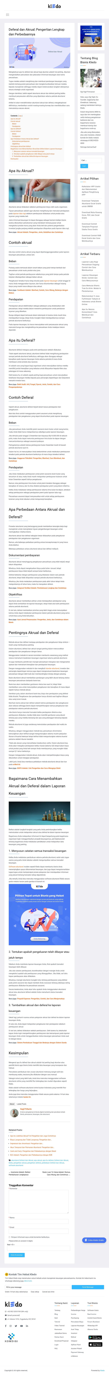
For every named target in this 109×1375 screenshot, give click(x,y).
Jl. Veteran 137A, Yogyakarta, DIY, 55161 (21, 1319)
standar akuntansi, (53, 668)
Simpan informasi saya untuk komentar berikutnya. (30, 1237)
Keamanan (58, 1329)
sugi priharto (26, 1109)
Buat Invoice (91, 1314)
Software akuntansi (16, 867)
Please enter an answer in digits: (21, 1241)
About (12, 1104)
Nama (11, 1218)
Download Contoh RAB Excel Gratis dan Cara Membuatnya (91, 238)
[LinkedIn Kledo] (27, 1326)
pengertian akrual (20, 1163)
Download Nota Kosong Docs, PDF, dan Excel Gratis (92, 215)
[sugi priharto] (14, 1118)
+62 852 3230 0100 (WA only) (17, 1311)
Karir (56, 1318)
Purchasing (75, 1318)
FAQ (55, 1348)
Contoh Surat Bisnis (94, 1318)
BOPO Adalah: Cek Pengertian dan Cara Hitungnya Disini (38, 768)
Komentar (13, 1189)
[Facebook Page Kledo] (5, 1326)
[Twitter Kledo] (16, 1326)
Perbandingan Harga (78, 1310)
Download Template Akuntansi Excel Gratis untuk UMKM (91, 203)
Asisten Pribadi (76, 1348)
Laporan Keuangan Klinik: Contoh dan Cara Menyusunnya (90, 278)
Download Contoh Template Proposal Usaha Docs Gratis (90, 226)
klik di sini (28, 1281)
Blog (56, 1314)
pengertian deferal (34, 1163)
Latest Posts (21, 1104)
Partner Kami (59, 1337)
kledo (11, 1163)
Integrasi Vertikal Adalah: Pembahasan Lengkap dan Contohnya (41, 588)
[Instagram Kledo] (11, 1326)
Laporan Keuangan (77, 1326)
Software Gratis (93, 1310)
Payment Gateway (77, 1352)
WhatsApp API (92, 1326)
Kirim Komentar (17, 1255)
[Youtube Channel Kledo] (21, 1326)
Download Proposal (61, 1341)
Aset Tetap (75, 1329)
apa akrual (38, 1160)
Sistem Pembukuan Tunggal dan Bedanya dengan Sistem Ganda (42, 1043)
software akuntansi (16, 1165)
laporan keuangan (51, 281)
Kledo (102, 1370)
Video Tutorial (59, 1326)
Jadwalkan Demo (60, 1333)
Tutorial (57, 1322)
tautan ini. (27, 1097)
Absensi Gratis (92, 1329)
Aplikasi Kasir (76, 1345)
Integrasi (74, 1341)
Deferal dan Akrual (61, 1160)
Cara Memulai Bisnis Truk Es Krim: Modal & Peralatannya (91, 288)
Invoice (73, 1314)
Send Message (88, 1287)
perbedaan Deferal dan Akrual (53, 1163)
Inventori (74, 1333)
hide (20, 116)
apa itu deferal (48, 1160)
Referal (73, 1337)
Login (56, 1345)
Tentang (57, 1310)
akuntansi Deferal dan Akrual (22, 1160)
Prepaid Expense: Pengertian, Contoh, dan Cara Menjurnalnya (41, 999)
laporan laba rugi (19, 214)
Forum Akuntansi (93, 1322)
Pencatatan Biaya (77, 1322)
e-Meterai (74, 1356)
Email (11, 1227)
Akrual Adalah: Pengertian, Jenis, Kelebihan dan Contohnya (40, 232)
